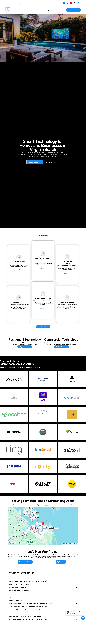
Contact (43, 10)
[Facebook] (64, 3)
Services (37, 10)
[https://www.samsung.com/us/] (14, 466)
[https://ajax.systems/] (14, 379)
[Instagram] (67, 3)
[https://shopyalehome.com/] (72, 484)
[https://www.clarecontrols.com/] (72, 397)
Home (28, 10)
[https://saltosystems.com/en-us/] (72, 450)
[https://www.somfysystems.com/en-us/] (43, 466)
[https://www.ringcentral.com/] (43, 449)
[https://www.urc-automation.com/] (43, 484)
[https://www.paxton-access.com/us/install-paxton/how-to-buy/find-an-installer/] (72, 432)
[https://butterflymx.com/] (43, 397)
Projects (49, 10)
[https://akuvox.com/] (43, 379)
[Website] (78, 3)
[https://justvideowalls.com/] (72, 414)
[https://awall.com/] (14, 397)
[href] (43, 526)
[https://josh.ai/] (43, 414)
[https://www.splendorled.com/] (72, 466)
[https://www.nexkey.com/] (43, 432)
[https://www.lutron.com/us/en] (14, 432)
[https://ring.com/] (14, 450)
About (32, 10)
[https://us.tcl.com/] (14, 484)
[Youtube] (71, 3)
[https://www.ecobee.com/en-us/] (14, 414)
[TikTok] (74, 3)
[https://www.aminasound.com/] (72, 379)
